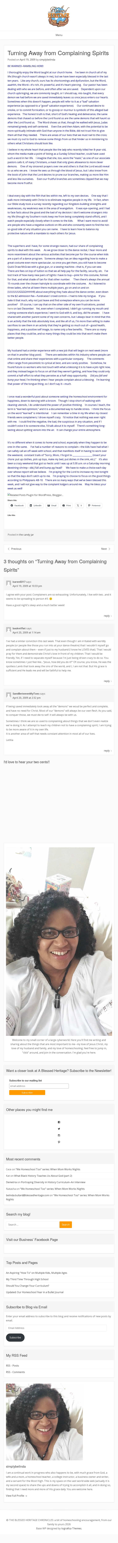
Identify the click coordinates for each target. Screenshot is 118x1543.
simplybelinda (47, 59)
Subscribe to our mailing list (25, 1080)
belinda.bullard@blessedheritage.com (27, 1195)
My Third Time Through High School (27, 1279)
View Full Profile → (16, 1495)
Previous (16, 548)
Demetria (11, 1182)
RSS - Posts (12, 1365)
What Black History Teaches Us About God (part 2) (43, 1175)
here (10, 308)
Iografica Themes (71, 1528)
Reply (107, 615)
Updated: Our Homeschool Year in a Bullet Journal (34, 1292)
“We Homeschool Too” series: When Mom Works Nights (48, 1169)
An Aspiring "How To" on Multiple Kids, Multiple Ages (36, 1273)
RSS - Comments (15, 1372)
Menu (59, 35)
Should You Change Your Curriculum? (27, 1285)
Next (104, 548)
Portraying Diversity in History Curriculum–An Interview (53, 1182)
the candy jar (26, 534)
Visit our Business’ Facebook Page (32, 1239)
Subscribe (15, 1337)
